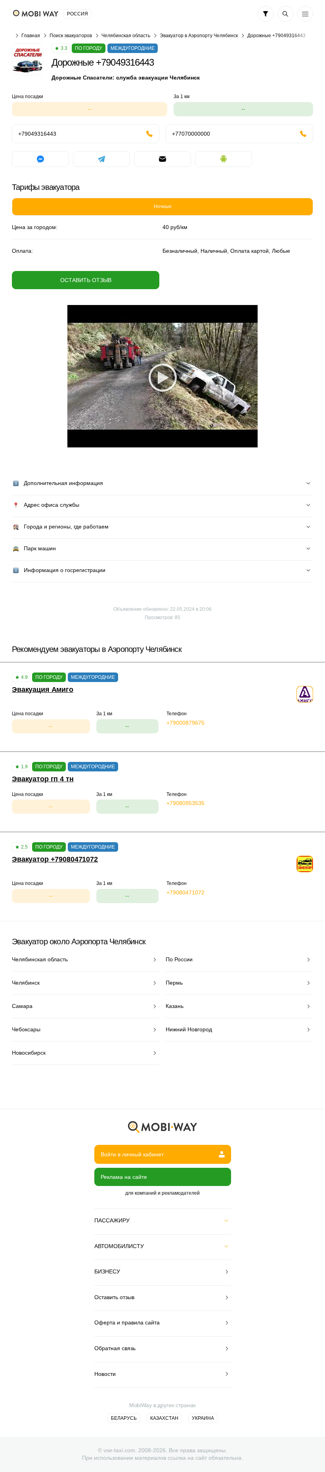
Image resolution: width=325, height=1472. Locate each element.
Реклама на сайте (124, 1177)
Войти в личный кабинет (132, 1154)
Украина (203, 1418)
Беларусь (124, 1418)
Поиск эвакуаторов (71, 35)
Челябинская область (125, 35)
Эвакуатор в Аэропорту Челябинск (199, 35)
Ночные (163, 206)
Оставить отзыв (85, 280)
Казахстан (164, 1418)
